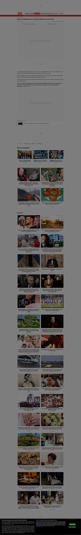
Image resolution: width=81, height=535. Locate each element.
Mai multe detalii (12, 524)
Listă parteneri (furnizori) (39, 526)
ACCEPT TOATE (72, 524)
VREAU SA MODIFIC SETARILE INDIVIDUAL (72, 527)
